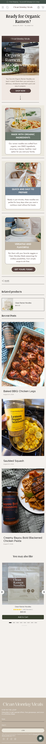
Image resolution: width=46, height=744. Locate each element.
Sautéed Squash (13, 460)
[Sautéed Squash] (23, 427)
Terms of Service (7, 735)
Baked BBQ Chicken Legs (19, 391)
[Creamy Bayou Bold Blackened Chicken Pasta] (23, 501)
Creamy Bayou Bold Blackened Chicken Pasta (22, 539)
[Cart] (43, 7)
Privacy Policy (37, 734)
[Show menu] (3, 7)
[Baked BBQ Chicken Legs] (23, 354)
